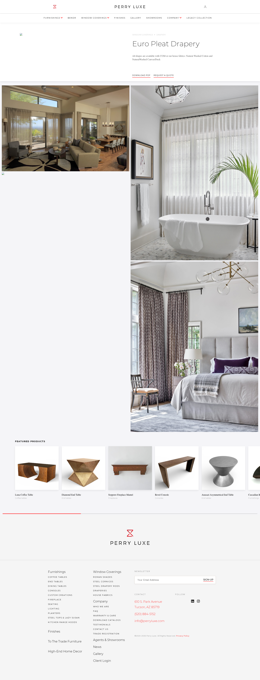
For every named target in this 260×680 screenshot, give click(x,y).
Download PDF (141, 75)
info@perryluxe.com (149, 621)
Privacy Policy (182, 636)
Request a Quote (164, 75)
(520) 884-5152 (145, 614)
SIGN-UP (208, 579)
